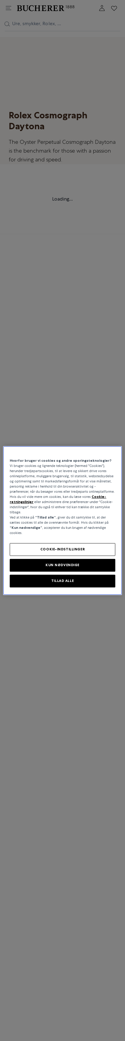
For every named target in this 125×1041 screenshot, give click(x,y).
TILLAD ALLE (62, 581)
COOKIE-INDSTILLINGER (62, 549)
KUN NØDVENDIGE (62, 565)
